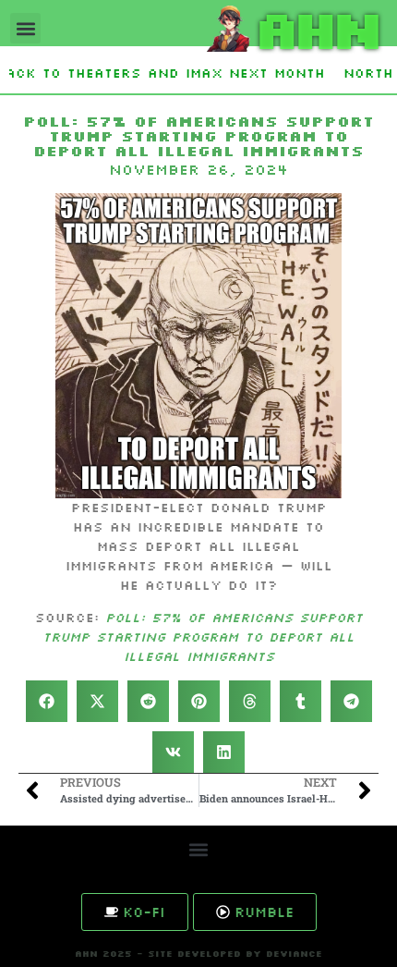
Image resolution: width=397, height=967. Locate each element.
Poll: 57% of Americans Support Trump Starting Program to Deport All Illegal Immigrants (202, 637)
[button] (25, 28)
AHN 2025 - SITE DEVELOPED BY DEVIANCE (198, 954)
